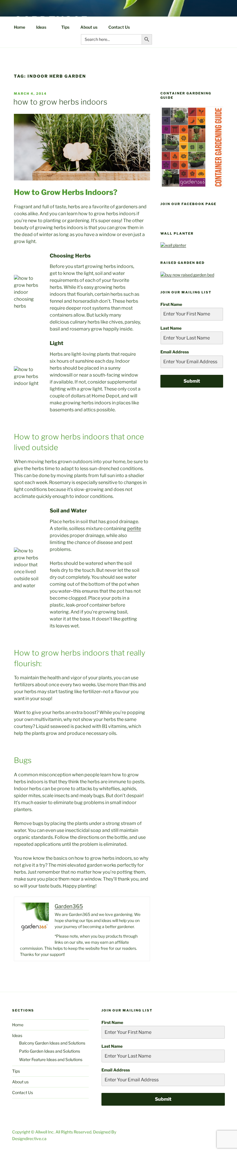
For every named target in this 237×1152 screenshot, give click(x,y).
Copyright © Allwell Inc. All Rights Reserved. (52, 1131)
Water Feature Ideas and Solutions (50, 1059)
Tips (65, 27)
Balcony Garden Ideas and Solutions (52, 1042)
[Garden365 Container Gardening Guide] (191, 186)
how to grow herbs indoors (60, 101)
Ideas (41, 27)
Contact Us (119, 27)
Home (19, 27)
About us (88, 27)
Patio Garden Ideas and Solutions (49, 1051)
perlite (134, 528)
